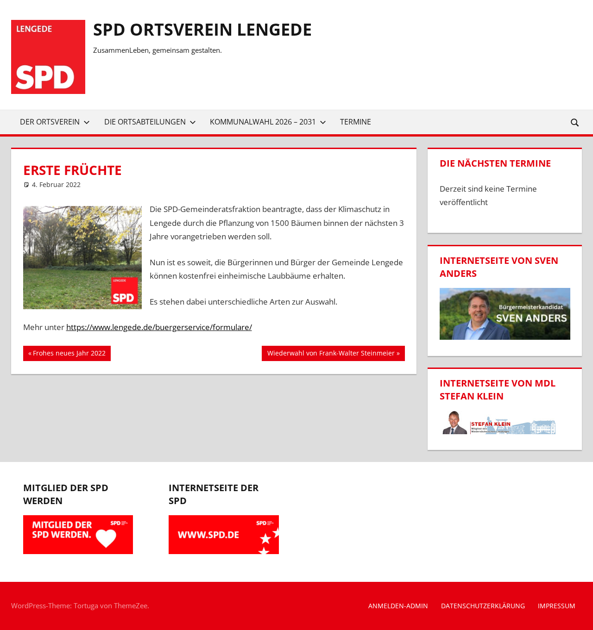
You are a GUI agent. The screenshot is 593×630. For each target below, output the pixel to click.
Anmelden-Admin (398, 605)
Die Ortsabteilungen (145, 122)
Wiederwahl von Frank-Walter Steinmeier (331, 354)
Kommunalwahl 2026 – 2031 (263, 122)
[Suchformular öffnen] (575, 122)
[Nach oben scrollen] (577, 614)
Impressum (556, 605)
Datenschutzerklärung (483, 605)
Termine (355, 122)
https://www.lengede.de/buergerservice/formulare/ (159, 327)
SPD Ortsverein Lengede (202, 29)
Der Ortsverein (50, 122)
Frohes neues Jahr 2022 (69, 354)
